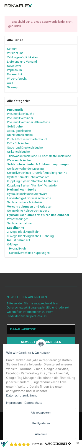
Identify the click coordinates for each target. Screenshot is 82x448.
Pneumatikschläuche (20, 113)
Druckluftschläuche (20, 135)
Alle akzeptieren (41, 412)
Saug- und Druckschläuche (25, 147)
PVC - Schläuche (17, 143)
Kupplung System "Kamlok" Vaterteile (31, 185)
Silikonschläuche (18, 151)
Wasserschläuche (19, 160)
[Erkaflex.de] (18, 5)
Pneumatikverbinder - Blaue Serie (28, 122)
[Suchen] (67, 6)
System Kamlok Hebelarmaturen (28, 177)
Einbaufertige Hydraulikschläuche (29, 198)
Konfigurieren (41, 423)
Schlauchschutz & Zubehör (25, 202)
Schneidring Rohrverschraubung (28, 210)
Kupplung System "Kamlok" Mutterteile (32, 181)
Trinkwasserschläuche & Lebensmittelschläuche (39, 156)
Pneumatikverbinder (20, 118)
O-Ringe (12, 244)
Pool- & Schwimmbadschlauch (27, 139)
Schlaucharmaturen (20, 223)
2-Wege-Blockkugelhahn (23, 231)
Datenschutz (33, 402)
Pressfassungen (17, 219)
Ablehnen (41, 434)
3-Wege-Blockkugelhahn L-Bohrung (30, 236)
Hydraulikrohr (17, 248)
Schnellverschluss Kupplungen (29, 253)
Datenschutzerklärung (21, 307)
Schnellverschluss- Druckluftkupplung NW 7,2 (37, 172)
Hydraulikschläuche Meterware (27, 194)
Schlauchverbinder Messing (25, 168)
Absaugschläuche (19, 130)
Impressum (14, 402)
